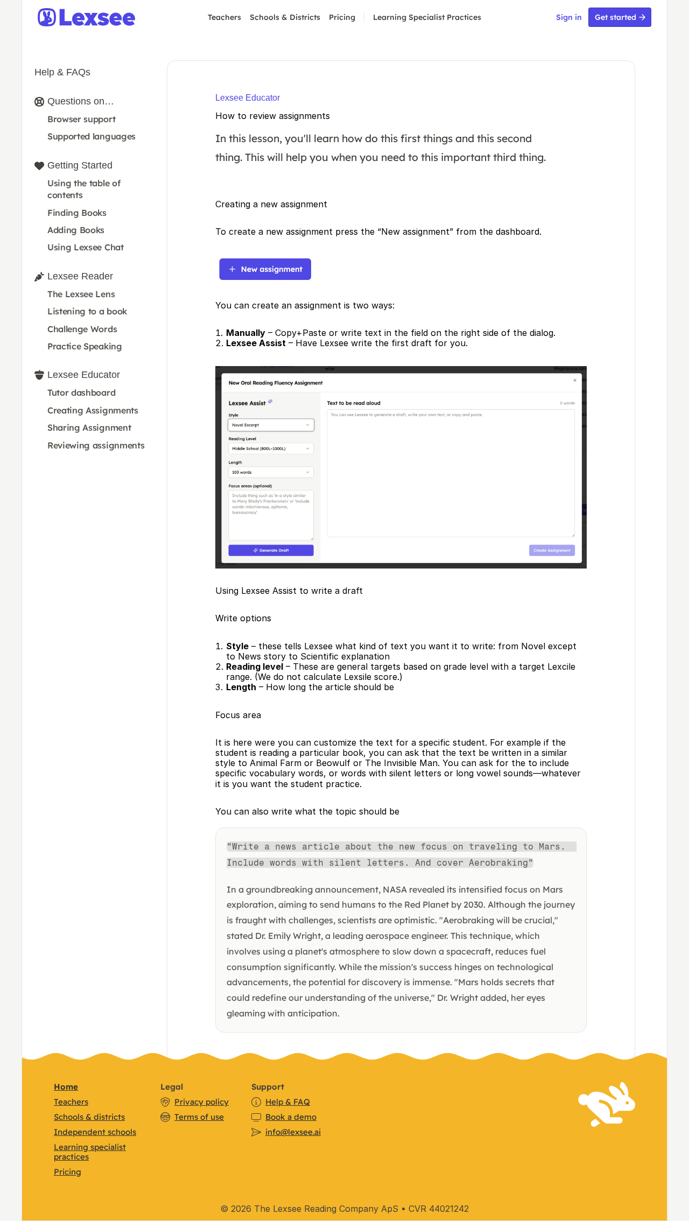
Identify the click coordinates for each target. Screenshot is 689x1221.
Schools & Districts (285, 17)
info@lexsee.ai (293, 1132)
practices (71, 1157)
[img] (100, 17)
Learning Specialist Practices (427, 17)
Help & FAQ (287, 1102)
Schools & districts (89, 1117)
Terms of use (199, 1117)
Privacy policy (201, 1102)
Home (66, 1087)
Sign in (569, 17)
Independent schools (95, 1132)
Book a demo (291, 1117)
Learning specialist (90, 1147)
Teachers (224, 17)
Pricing (342, 17)
